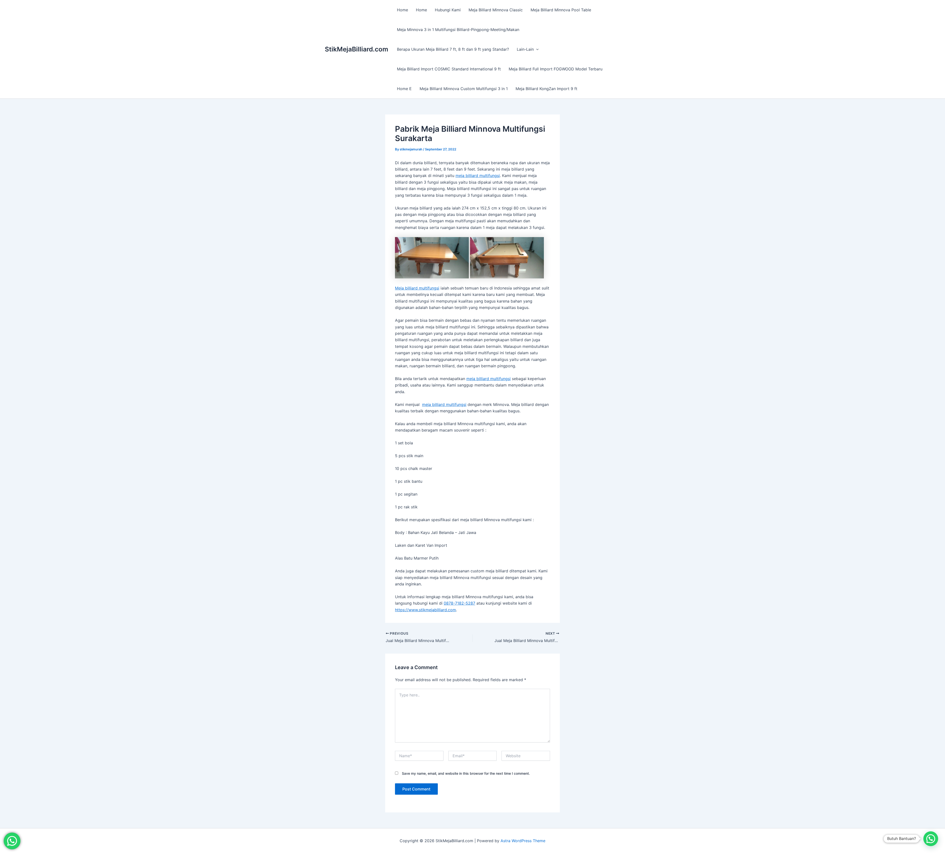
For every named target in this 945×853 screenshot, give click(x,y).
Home (402, 9)
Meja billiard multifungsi (417, 288)
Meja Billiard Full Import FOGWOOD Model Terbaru (555, 68)
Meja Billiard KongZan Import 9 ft (546, 88)
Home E (404, 88)
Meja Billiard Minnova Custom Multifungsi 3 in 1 (464, 88)
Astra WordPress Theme (523, 840)
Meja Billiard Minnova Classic (496, 9)
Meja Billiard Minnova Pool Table (561, 9)
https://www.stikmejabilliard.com (425, 609)
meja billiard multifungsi (478, 175)
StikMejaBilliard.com (356, 49)
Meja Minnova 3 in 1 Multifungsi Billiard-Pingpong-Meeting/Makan (458, 29)
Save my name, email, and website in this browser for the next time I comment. (466, 773)
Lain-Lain (525, 49)
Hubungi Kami (448, 9)
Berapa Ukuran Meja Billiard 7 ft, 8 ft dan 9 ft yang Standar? (453, 49)
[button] (536, 49)
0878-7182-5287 (459, 603)
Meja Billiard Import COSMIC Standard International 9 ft (449, 68)
